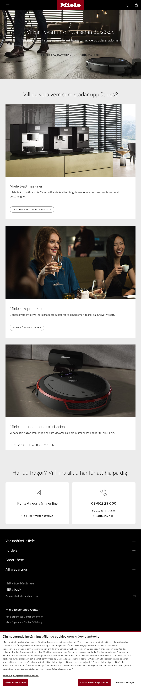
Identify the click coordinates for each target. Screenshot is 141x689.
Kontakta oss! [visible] (105, 516)
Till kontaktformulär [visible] (38, 516)
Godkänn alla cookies (15, 682)
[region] (70, 660)
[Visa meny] (8, 5)
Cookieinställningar (124, 682)
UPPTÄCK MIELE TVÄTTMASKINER (32, 209)
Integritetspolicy (21, 676)
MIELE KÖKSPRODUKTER (27, 328)
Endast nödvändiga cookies (94, 682)
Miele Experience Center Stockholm (24, 617)
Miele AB (7, 676)
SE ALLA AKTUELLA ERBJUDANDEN (32, 445)
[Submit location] (134, 597)
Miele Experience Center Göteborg (24, 622)
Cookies (34, 676)
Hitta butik (13, 589)
